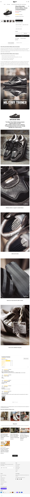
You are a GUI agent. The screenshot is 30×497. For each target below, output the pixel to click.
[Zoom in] (13, 7)
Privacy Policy (3, 480)
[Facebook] (17, 479)
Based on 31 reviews (4, 359)
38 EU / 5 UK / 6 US (18, 18)
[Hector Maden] (15, 1)
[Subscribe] (13, 468)
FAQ (1, 476)
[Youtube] (21, 479)
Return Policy (2, 479)
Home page (8, 4)
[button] (28, 2)
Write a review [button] (26, 358)
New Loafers (17, 468)
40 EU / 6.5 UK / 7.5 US (19, 22)
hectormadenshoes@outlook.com (20, 477)
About (16, 471)
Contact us (2, 483)
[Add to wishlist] (28, 6)
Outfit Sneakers (18, 467)
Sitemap (2, 484)
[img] (6, 369)
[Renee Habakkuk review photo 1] (3, 398)
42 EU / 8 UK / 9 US (25, 24)
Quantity (16, 31)
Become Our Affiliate (3, 475)
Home (4, 4)
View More (15, 455)
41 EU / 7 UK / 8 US (18, 24)
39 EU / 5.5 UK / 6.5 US (19, 20)
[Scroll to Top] (28, 493)
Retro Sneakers (18, 464)
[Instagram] (19, 479)
